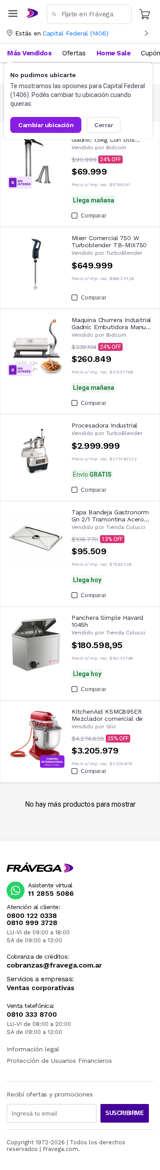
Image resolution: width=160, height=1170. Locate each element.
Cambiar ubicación (45, 124)
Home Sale (113, 53)
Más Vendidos (29, 53)
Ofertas (74, 53)
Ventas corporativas (40, 988)
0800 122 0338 (32, 915)
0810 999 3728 (32, 922)
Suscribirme (124, 1113)
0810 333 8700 (32, 1014)
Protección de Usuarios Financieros (59, 1060)
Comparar (93, 216)
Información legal (33, 1049)
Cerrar (103, 124)
